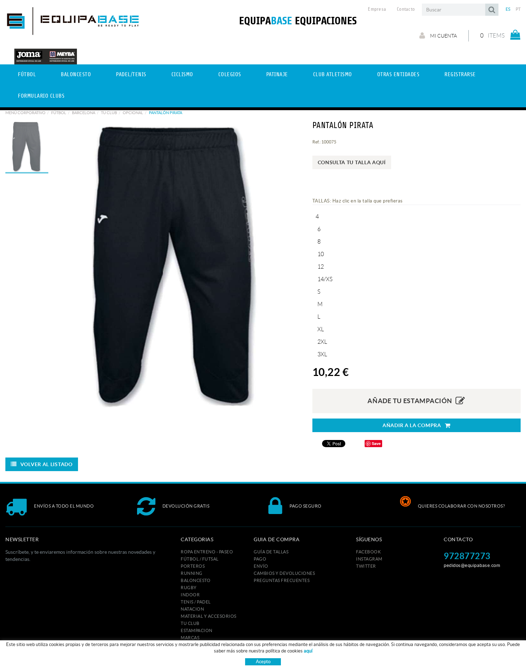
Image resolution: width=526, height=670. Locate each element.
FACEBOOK (368, 551)
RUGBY (189, 587)
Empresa (377, 9)
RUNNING (192, 573)
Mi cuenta (443, 36)
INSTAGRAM (369, 559)
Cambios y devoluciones (284, 573)
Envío (261, 566)
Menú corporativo (25, 113)
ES (508, 9)
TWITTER (366, 566)
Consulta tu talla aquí (352, 162)
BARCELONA (83, 113)
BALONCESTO (195, 580)
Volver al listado (46, 464)
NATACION (192, 609)
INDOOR (190, 594)
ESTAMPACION (197, 630)
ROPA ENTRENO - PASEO (207, 551)
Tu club (190, 623)
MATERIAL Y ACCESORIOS (209, 616)
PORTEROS (193, 566)
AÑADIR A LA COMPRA (412, 425)
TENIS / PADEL (196, 602)
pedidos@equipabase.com (472, 565)
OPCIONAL (133, 113)
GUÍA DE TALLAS (271, 551)
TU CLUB (109, 113)
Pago (260, 559)
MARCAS (190, 637)
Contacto (406, 9)
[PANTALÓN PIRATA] (175, 264)
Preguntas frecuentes (282, 580)
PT (518, 9)
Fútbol (58, 113)
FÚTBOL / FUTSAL (200, 559)
